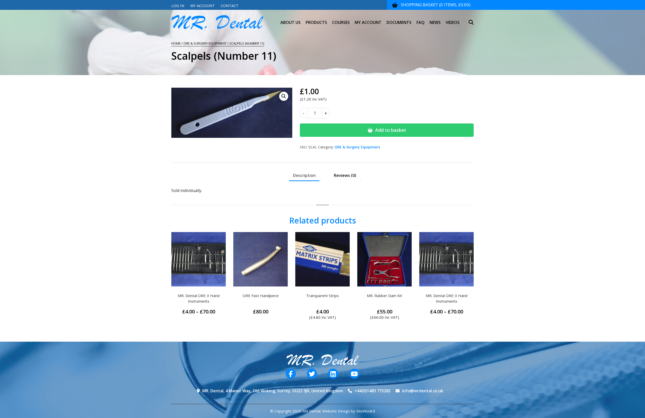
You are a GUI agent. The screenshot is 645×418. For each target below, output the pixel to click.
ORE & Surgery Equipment (205, 43)
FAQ (420, 22)
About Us (290, 22)
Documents (398, 22)
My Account (202, 5)
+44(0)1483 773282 (372, 391)
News (435, 22)
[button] (283, 96)
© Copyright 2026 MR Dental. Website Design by (313, 410)
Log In (177, 5)
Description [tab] (304, 175)
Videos (453, 22)
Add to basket (390, 130)
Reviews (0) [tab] (345, 175)
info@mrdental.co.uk (422, 391)
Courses (341, 22)
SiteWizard (365, 410)
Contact (229, 5)
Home (176, 43)
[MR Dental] (217, 22)
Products (316, 22)
